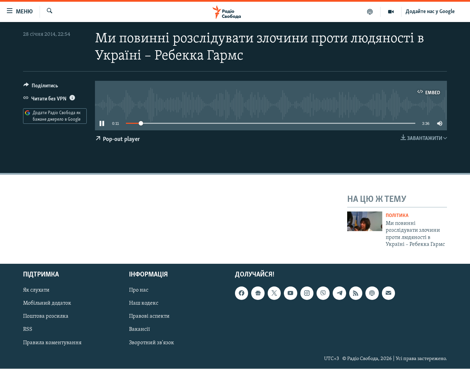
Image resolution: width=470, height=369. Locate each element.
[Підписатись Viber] (323, 293)
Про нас (138, 290)
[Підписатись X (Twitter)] (274, 293)
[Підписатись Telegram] (339, 293)
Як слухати (36, 290)
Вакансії (139, 330)
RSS (27, 330)
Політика (397, 215)
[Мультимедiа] (391, 12)
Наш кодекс (143, 303)
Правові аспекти (149, 316)
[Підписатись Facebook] (241, 293)
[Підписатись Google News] (257, 293)
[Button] (40, 87)
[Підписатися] (388, 293)
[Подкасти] (370, 12)
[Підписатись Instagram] (306, 293)
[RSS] (355, 293)
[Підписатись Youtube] (290, 293)
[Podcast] (371, 293)
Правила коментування (52, 343)
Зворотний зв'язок (151, 343)
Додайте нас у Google (430, 11)
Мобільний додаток (47, 303)
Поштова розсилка (45, 316)
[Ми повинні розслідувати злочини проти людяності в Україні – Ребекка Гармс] (364, 221)
